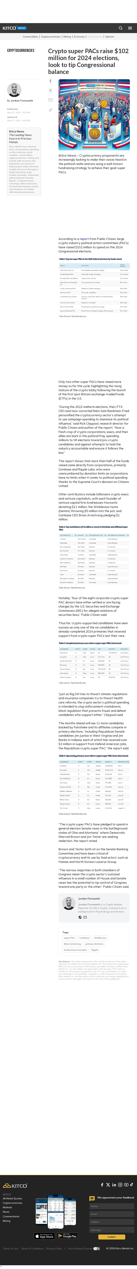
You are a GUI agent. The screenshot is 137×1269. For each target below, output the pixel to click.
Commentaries (11, 1216)
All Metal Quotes (12, 1198)
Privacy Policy (54, 1248)
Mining (67, 36)
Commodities (30, 36)
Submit (112, 1237)
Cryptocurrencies (50, 36)
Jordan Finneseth (22, 100)
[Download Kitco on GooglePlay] (67, 1236)
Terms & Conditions (32, 1248)
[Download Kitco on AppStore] (44, 1236)
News (6, 1211)
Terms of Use (10, 1248)
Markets (7, 1207)
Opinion (109, 36)
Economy (79, 36)
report (84, 239)
